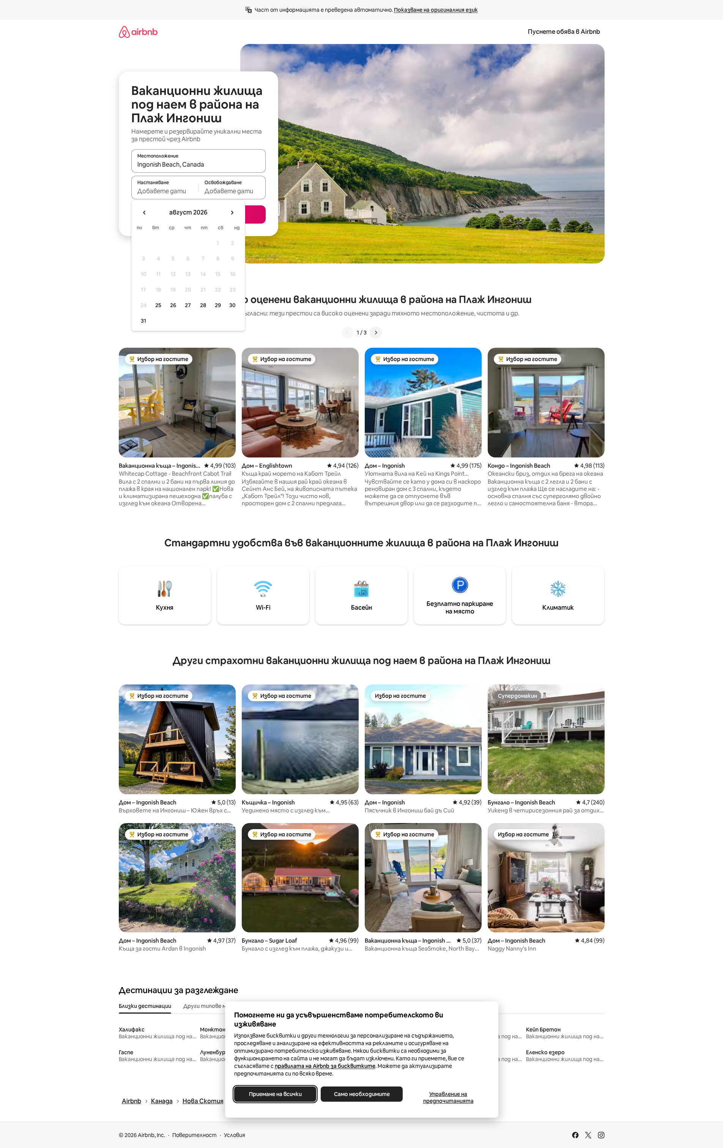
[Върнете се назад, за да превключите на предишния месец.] (144, 212)
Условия (234, 1135)
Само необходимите (361, 1094)
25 (158, 305)
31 (143, 320)
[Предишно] (348, 332)
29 (218, 305)
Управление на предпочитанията (448, 1097)
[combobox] (198, 164)
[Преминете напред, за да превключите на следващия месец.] (232, 212)
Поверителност (194, 1135)
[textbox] (164, 191)
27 (188, 305)
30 (232, 305)
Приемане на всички (275, 1094)
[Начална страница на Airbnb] (138, 32)
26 (173, 305)
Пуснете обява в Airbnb (564, 32)
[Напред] (376, 332)
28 (203, 305)
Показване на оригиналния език (436, 9)
